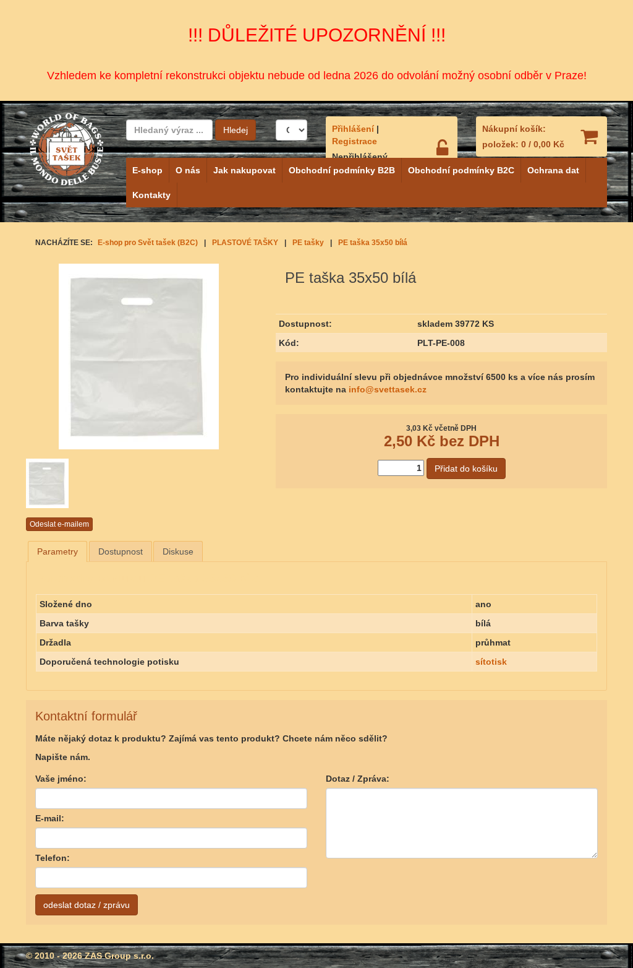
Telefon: (52, 858)
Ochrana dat (553, 170)
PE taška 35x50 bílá (372, 242)
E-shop (147, 170)
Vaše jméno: (61, 779)
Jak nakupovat (244, 170)
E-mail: (49, 818)
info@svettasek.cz (388, 389)
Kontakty (151, 195)
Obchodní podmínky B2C (461, 170)
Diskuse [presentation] (178, 551)
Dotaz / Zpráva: (357, 779)
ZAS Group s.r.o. (119, 956)
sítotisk (491, 662)
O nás (188, 170)
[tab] (57, 551)
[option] (64, 483)
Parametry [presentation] (57, 551)
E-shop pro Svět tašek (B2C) (148, 242)
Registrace (354, 141)
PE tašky (308, 242)
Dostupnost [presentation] (120, 551)
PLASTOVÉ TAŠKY (245, 242)
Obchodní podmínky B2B (342, 170)
